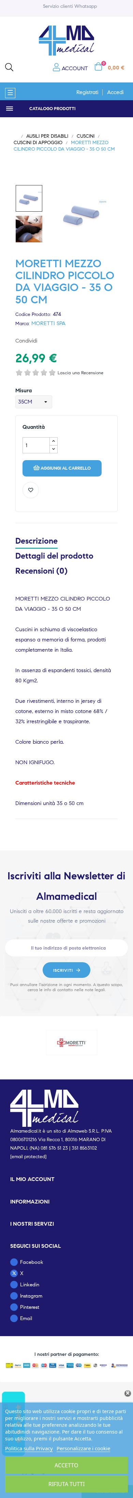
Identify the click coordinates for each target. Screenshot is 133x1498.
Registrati (87, 92)
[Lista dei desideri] (31, 490)
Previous (22, 222)
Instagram (31, 1296)
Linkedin (29, 1285)
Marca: (22, 324)
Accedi (115, 92)
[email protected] (28, 1157)
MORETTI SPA (48, 323)
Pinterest (68, 340)
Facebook (31, 1262)
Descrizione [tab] (36, 541)
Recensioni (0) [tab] (41, 571)
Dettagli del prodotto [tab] (54, 556)
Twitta (57, 340)
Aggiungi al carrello (66, 468)
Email (26, 1318)
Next (36, 220)
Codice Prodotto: (33, 314)
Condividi (46, 340)
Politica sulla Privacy (29, 1448)
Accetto (66, 1465)
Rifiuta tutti (66, 1484)
